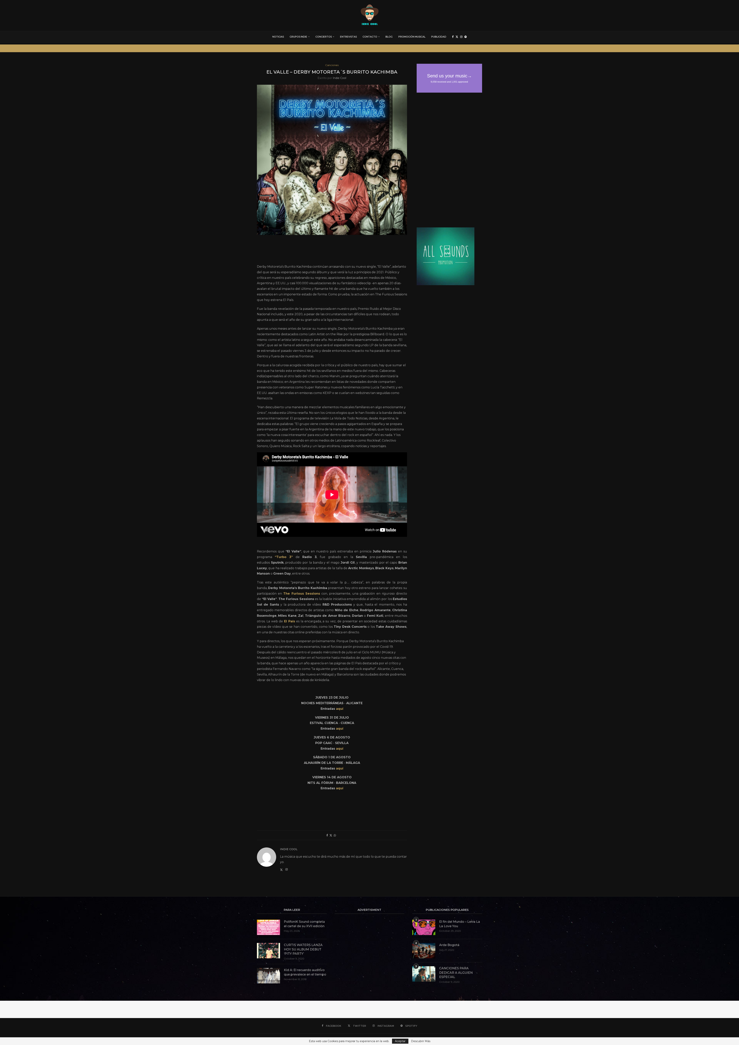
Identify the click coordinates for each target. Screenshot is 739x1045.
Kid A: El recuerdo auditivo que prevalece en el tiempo (305, 972)
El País (289, 621)
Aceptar (400, 1041)
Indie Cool (339, 78)
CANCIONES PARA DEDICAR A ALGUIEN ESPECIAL (456, 972)
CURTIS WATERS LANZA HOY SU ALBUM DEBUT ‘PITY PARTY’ (303, 949)
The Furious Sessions (301, 593)
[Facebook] (453, 36)
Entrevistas (348, 36)
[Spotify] (465, 36)
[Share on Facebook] (327, 835)
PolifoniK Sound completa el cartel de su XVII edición (304, 924)
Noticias (278, 36)
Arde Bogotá (449, 945)
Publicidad (438, 36)
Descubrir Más (420, 1041)
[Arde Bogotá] (423, 950)
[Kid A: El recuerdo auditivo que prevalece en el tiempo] (268, 975)
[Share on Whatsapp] (335, 835)
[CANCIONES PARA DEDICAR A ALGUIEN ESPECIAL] (423, 974)
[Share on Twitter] (330, 835)
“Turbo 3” (284, 557)
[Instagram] (461, 36)
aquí (339, 709)
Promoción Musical (412, 36)
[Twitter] (457, 36)
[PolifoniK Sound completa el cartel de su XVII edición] (268, 927)
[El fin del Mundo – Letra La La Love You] (423, 927)
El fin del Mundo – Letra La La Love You (459, 924)
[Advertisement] (327, 250)
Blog (389, 36)
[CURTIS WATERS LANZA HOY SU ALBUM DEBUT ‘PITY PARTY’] (268, 950)
